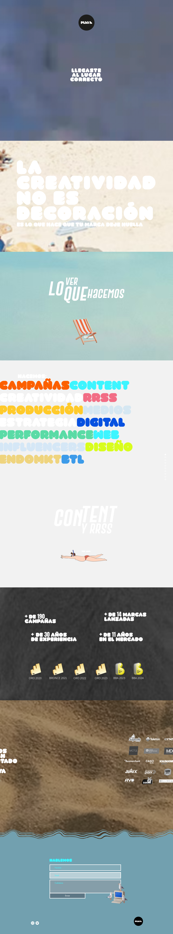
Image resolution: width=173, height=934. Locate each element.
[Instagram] (32, 923)
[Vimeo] (37, 923)
